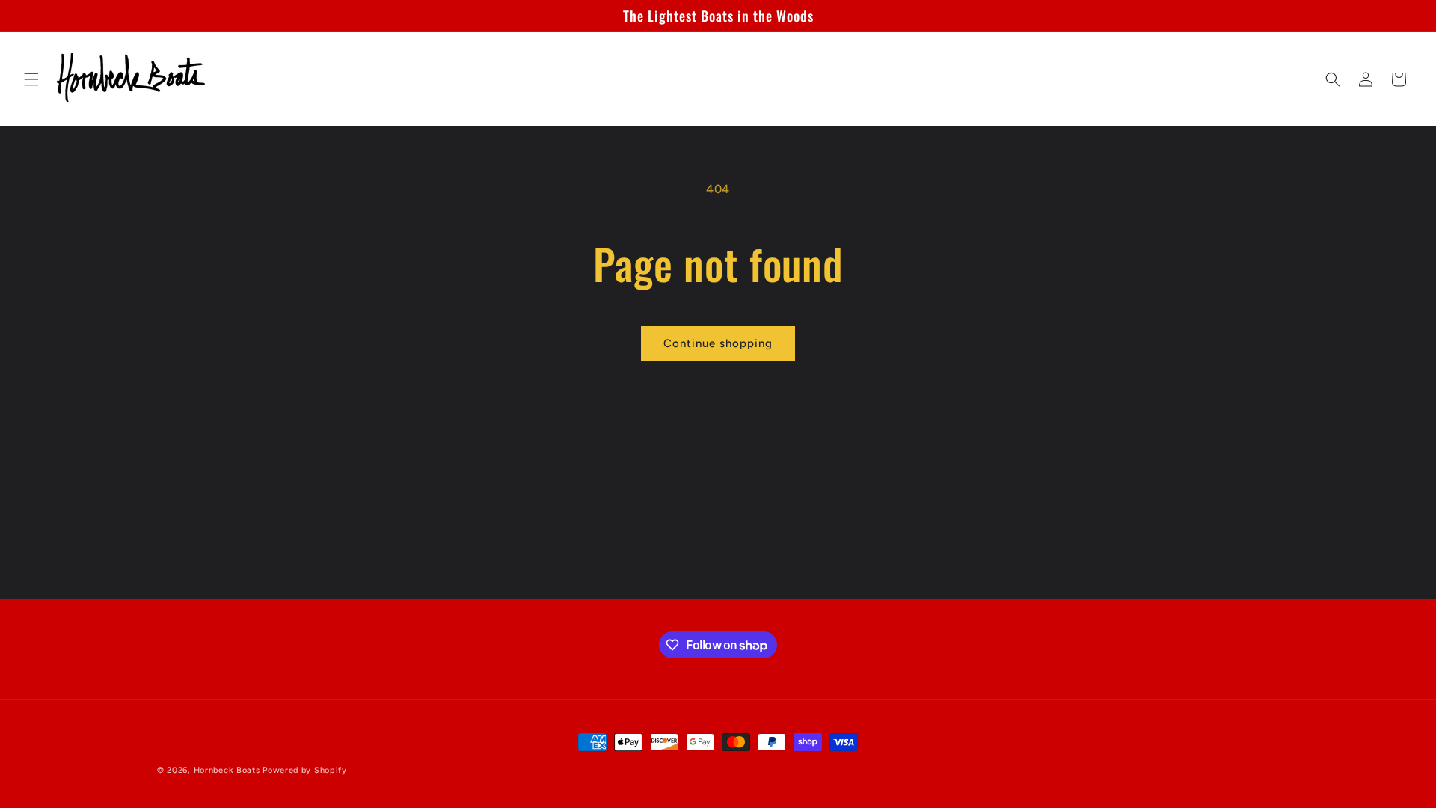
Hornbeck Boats (227, 770)
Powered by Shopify (305, 770)
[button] (31, 79)
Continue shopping (718, 343)
